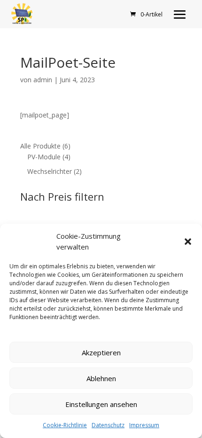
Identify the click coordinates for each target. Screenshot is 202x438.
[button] (188, 241)
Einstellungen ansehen (101, 404)
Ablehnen (101, 378)
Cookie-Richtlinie (65, 425)
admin (42, 79)
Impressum (144, 425)
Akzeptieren (101, 352)
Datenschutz (108, 425)
